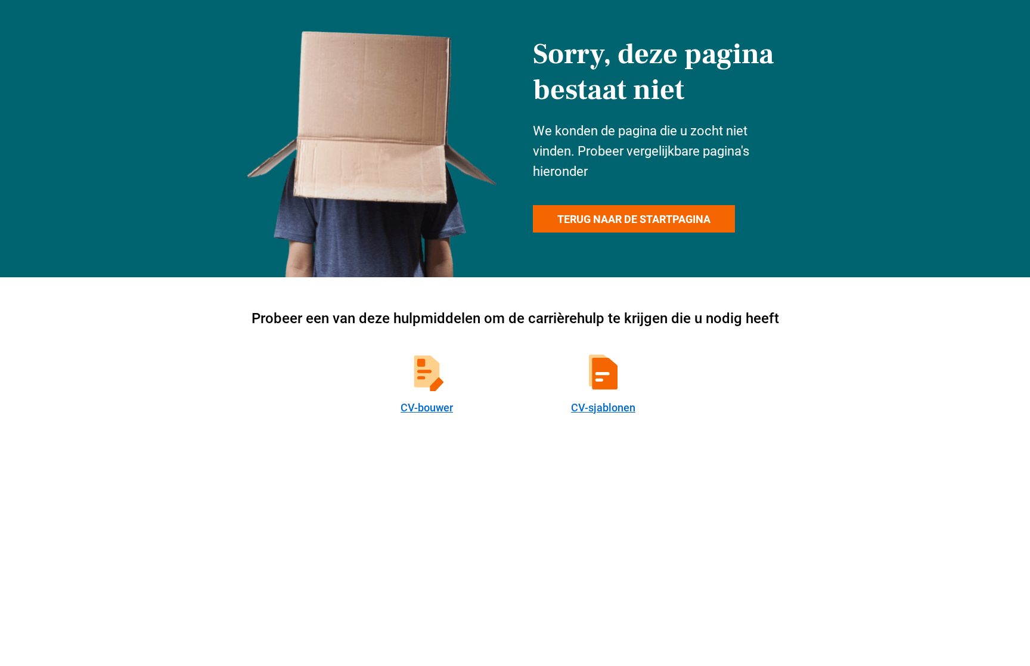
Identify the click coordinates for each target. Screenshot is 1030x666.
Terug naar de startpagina (634, 219)
